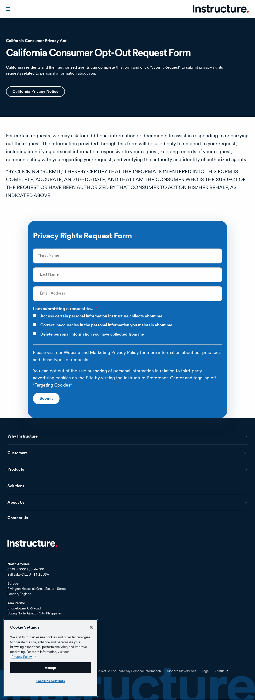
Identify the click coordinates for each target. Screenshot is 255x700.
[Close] (91, 627)
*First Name (48, 255)
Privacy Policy (21, 657)
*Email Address (51, 293)
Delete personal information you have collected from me (92, 334)
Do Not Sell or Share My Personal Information (128, 671)
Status (222, 672)
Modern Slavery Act (181, 671)
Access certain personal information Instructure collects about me (101, 316)
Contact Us (17, 518)
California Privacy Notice (35, 91)
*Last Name (48, 274)
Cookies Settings (50, 681)
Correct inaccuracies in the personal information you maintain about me (106, 325)
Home (32, 543)
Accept (51, 668)
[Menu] (8, 8)
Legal (205, 671)
